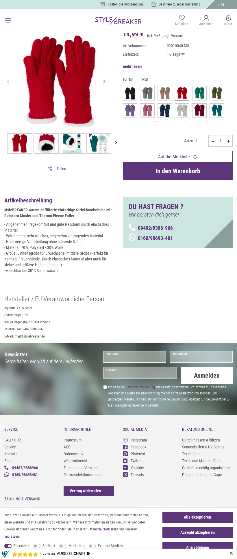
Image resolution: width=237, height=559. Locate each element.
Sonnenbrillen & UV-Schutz (203, 447)
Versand (177, 36)
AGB (67, 447)
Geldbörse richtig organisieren (206, 467)
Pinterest (138, 454)
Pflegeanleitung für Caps (202, 474)
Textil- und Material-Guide (202, 461)
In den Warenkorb (177, 171)
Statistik (48, 545)
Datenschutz (74, 454)
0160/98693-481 (155, 238)
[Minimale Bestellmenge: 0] (212, 141)
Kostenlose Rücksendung (125, 4)
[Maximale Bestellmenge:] (228, 141)
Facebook (138, 447)
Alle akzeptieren (197, 517)
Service (10, 447)
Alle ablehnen (197, 547)
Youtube (137, 467)
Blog (221, 4)
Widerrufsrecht (75, 461)
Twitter (136, 461)
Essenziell (21, 545)
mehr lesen (132, 66)
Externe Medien (110, 545)
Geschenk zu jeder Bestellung (179, 4)
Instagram (139, 440)
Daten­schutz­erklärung (103, 529)
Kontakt (10, 454)
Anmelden (207, 375)
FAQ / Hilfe (12, 440)
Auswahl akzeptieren (197, 532)
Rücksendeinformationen (83, 474)
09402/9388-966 (155, 228)
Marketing (76, 545)
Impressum (73, 440)
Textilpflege (191, 454)
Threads (137, 474)
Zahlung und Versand (81, 467)
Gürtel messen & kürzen (201, 440)
